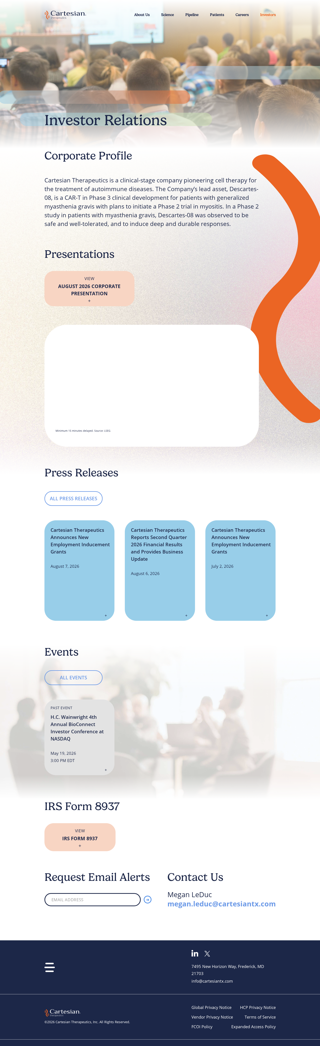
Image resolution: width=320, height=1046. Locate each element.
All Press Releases (73, 498)
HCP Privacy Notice (258, 1007)
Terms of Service (260, 1017)
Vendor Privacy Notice (212, 1017)
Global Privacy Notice (211, 1007)
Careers (242, 14)
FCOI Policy (201, 1026)
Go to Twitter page (207, 953)
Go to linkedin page (194, 953)
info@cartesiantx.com (212, 981)
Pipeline (192, 14)
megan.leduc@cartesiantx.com (221, 903)
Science (167, 14)
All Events (73, 677)
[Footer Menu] (49, 967)
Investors (268, 14)
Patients (217, 14)
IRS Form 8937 (80, 835)
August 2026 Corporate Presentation (89, 286)
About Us (142, 14)
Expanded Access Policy (253, 1026)
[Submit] (147, 899)
